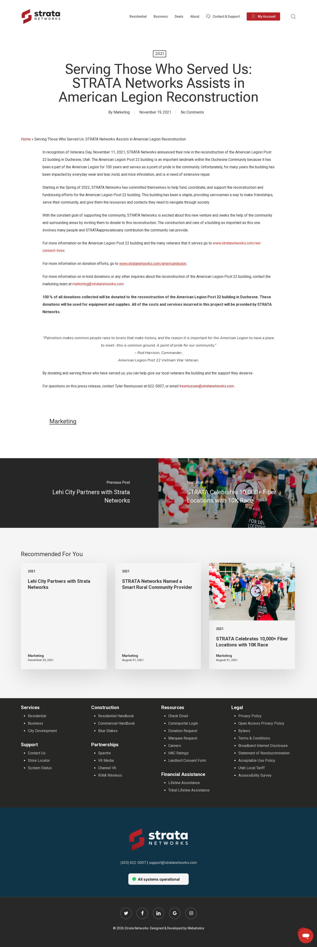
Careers (174, 745)
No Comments (192, 112)
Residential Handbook (116, 716)
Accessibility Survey (255, 775)
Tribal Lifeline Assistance (189, 790)
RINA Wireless (110, 775)
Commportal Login (183, 723)
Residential (37, 716)
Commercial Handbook (116, 723)
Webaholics (196, 928)
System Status (40, 768)
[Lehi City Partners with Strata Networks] (79, 493)
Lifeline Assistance (184, 783)
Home (26, 139)
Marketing (121, 112)
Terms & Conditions (254, 738)
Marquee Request (182, 738)
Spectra (104, 753)
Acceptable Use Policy (256, 760)
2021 (159, 54)
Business (35, 723)
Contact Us (36, 753)
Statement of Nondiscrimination (264, 753)
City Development (42, 731)
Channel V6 (107, 768)
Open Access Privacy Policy (261, 723)
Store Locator (39, 760)
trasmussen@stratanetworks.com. (207, 386)
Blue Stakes (108, 731)
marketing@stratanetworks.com (98, 284)
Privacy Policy (250, 716)
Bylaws (244, 731)
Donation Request (182, 731)
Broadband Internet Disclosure (263, 745)
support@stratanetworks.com (173, 862)
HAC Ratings (178, 753)
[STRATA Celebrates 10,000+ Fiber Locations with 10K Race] (237, 493)
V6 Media (106, 760)
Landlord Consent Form (187, 760)
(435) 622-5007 (133, 862)
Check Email (178, 716)
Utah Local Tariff (251, 768)
